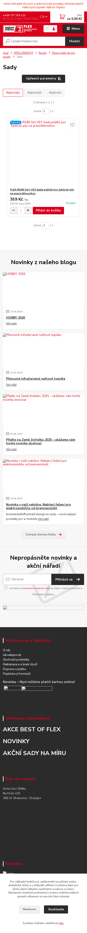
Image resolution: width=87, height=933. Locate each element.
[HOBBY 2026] (43, 289)
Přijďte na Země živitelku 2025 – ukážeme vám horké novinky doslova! (40, 441)
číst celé (11, 324)
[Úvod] (20, 29)
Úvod (5, 53)
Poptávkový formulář (17, 674)
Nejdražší (55, 93)
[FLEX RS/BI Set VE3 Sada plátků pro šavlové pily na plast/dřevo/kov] (43, 153)
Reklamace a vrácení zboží (20, 664)
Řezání (43, 53)
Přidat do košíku (48, 210)
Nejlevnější (34, 93)
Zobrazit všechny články (40, 534)
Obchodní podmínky (16, 660)
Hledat (74, 41)
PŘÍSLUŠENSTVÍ (23, 53)
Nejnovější (13, 93)
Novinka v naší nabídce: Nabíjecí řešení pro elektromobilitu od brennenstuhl (38, 506)
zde (61, 923)
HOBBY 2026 (15, 318)
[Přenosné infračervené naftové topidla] (43, 350)
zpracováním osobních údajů (36, 588)
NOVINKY (16, 741)
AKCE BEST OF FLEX (31, 729)
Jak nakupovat (12, 655)
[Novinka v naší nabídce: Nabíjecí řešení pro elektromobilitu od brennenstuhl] (43, 476)
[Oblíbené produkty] (47, 28)
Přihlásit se (64, 579)
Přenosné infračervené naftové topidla (35, 379)
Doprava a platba (14, 669)
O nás (6, 650)
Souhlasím (56, 909)
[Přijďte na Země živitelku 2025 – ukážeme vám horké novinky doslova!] (43, 411)
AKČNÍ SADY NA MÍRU (34, 753)
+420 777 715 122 (14, 15)
